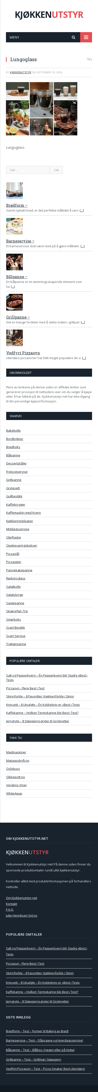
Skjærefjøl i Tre (17, 611)
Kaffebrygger (15, 504)
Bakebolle (13, 430)
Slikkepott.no (15, 777)
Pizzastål (12, 554)
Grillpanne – (18, 317)
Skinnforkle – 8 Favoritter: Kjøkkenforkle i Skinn (40, 696)
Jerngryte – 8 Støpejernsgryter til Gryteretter (37, 721)
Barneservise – (20, 240)
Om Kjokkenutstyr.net (21, 898)
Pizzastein (13, 562)
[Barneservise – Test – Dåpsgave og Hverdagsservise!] (49, 227)
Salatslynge (14, 595)
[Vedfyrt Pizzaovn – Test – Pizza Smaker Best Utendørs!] (49, 339)
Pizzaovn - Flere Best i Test (25, 688)
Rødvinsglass (15, 578)
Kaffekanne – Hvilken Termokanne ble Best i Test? (42, 713)
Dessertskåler (16, 463)
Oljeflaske (13, 537)
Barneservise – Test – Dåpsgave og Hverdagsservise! (44, 1040)
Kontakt (11, 904)
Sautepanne (15, 603)
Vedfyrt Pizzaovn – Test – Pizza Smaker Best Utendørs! (45, 1069)
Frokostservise (17, 471)
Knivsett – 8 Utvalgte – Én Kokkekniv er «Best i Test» (43, 704)
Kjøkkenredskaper (19, 521)
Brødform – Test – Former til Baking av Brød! (37, 1031)
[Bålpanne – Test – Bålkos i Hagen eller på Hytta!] (49, 263)
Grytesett (13, 488)
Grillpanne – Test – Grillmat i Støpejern (33, 1059)
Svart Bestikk (15, 627)
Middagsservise (17, 529)
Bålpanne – (17, 276)
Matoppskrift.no (17, 760)
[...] (82, 210)
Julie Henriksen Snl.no (21, 915)
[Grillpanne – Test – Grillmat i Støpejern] (49, 303)
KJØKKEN (49, 14)
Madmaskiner (16, 752)
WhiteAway (14, 793)
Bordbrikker (14, 439)
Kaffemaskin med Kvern (23, 512)
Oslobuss (13, 768)
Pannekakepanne (19, 570)
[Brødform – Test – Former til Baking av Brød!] (49, 191)
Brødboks (13, 447)
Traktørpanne (16, 644)
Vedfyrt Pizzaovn (23, 352)
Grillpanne (13, 480)
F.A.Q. (10, 909)
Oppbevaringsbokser (21, 545)
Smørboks (13, 619)
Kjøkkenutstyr (20, 72)
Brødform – (17, 205)
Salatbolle (13, 586)
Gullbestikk (14, 496)
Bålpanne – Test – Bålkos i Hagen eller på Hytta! (40, 1050)
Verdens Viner (16, 785)
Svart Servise (15, 636)
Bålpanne (13, 455)
